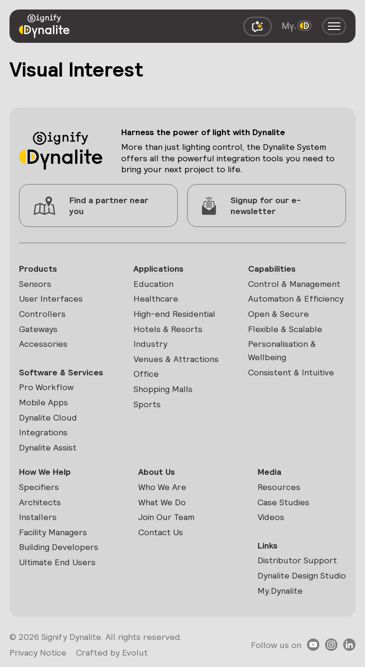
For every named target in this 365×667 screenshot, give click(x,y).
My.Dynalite (280, 590)
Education (153, 283)
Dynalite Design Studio (302, 575)
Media (269, 471)
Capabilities (272, 268)
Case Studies (283, 502)
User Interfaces (51, 298)
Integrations (43, 432)
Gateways (38, 329)
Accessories (43, 343)
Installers (38, 516)
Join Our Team (166, 516)
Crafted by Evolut (112, 652)
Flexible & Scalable (285, 329)
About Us (156, 471)
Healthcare (156, 298)
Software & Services (61, 372)
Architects (40, 502)
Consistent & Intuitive (291, 372)
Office (146, 373)
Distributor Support (297, 560)
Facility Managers (53, 532)
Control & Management (294, 283)
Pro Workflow (46, 387)
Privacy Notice (38, 652)
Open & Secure (278, 313)
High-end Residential (174, 313)
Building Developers (58, 546)
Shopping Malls (163, 388)
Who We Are (162, 486)
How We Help (45, 471)
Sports (147, 404)
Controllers (42, 313)
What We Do (162, 502)
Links (268, 545)
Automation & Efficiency (296, 298)
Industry (150, 343)
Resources (279, 486)
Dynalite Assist (48, 447)
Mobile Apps (43, 402)
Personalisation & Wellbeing (282, 350)
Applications (158, 268)
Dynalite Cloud (48, 417)
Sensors (35, 283)
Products (38, 268)
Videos (271, 516)
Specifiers (39, 486)
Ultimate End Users (57, 562)
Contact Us (160, 532)
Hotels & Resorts (168, 329)
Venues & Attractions (176, 358)
